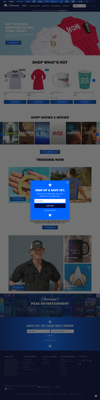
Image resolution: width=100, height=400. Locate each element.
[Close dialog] (67, 182)
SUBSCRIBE (50, 206)
